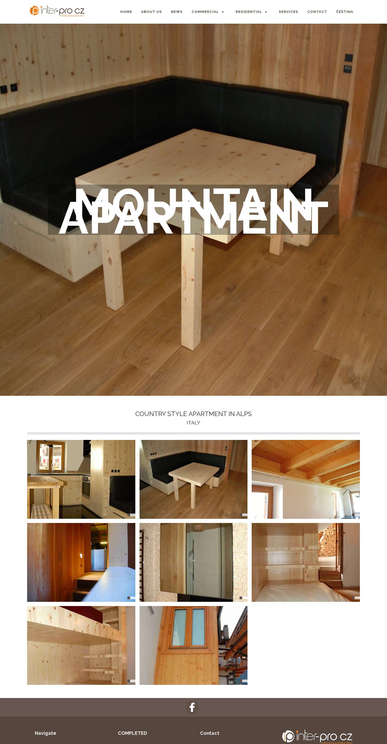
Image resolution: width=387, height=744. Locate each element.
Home (126, 12)
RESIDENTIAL (249, 12)
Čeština (344, 12)
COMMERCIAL (205, 12)
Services (288, 12)
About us (151, 12)
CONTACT (317, 12)
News (177, 12)
